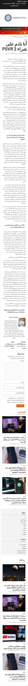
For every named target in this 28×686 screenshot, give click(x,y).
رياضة (24, 530)
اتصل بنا (17, 3)
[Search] (3, 32)
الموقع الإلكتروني (20, 393)
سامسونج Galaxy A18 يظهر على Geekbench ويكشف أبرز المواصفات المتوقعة (15, 470)
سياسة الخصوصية (14, 5)
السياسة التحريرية (7, 3)
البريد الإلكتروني (20, 387)
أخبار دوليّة (23, 522)
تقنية (24, 528)
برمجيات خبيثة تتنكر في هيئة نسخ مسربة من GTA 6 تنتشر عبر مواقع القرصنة (15, 439)
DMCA (13, 3)
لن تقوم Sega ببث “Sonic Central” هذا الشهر (9, 345)
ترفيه (24, 532)
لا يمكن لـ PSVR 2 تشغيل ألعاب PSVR (16, 129)
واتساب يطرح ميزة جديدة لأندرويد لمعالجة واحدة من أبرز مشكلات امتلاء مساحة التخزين (14, 500)
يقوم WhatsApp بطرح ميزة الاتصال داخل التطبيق (20, 345)
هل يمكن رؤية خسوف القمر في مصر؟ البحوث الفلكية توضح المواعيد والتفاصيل (14, 587)
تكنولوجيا (25, 39)
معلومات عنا (23, 3)
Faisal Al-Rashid (22, 53)
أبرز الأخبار (23, 520)
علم (25, 526)
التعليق (22, 361)
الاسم (22, 382)
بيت (25, 518)
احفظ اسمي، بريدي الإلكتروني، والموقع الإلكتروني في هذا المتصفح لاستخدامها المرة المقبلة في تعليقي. (15, 400)
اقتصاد (24, 524)
